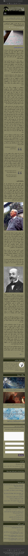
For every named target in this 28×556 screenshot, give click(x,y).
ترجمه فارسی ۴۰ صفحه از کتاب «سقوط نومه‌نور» (14, 509)
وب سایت (22, 450)
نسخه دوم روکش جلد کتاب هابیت (17, 518)
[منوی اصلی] (5, 13)
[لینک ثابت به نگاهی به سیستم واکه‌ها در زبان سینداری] (14, 388)
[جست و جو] (4, 1)
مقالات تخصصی (12, 18)
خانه (22, 18)
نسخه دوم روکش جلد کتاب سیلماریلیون (16, 516)
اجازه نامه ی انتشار (14, 553)
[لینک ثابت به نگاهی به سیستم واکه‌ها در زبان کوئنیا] (14, 419)
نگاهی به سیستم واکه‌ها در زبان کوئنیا (16, 421)
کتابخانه (18, 18)
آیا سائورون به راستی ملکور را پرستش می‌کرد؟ (14, 496)
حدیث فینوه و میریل (19, 514)
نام (23, 441)
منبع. (21, 354)
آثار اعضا (18, 529)
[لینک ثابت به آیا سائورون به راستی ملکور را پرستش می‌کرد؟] (14, 403)
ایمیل (23, 446)
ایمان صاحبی (18, 27)
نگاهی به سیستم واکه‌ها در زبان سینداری (15, 390)
